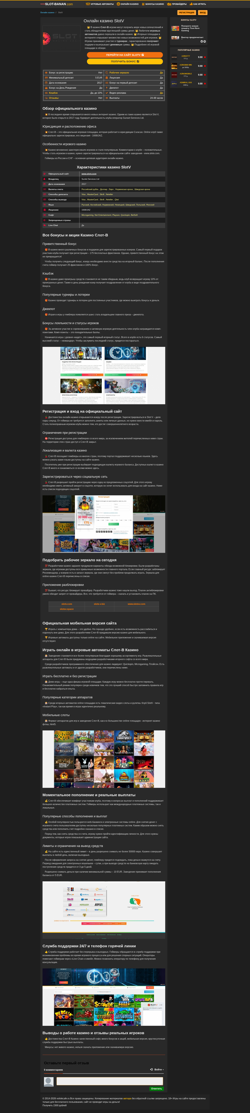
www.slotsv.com (136, 604)
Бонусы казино (154, 4)
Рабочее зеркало (119, 72)
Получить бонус (123, 61)
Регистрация (186, 12)
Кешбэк (53, 93)
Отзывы (54, 98)
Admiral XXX (186, 83)
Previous (201, 41)
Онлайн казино (129, 4)
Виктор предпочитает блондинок (192, 30)
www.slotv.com (89, 174)
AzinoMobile (186, 74)
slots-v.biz (99, 604)
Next (204, 41)
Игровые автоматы (102, 4)
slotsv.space (67, 609)
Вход (203, 12)
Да (161, 72)
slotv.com (66, 604)
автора (127, 1098)
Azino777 (186, 56)
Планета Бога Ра (189, 39)
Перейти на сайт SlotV (123, 54)
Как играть (199, 4)
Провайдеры (179, 4)
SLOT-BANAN (59, 4)
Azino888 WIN (186, 65)
